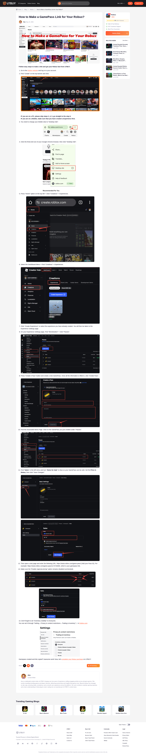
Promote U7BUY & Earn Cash (111, 732)
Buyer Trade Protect (89, 738)
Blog (38, 3)
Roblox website (33, 70)
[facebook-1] (32, 743)
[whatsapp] (18, 743)
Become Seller (88, 735)
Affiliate (105, 740)
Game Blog (69, 735)
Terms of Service (126, 732)
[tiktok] (41, 743)
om (86, 623)
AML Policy (125, 740)
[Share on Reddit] (28, 665)
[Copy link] (32, 665)
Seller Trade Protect (89, 740)
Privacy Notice (125, 735)
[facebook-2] (37, 743)
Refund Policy (125, 746)
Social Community (108, 738)
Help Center (69, 732)
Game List (69, 738)
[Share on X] (24, 665)
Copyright (124, 743)
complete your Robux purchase (72, 659)
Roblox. (82, 623)
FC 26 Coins (88, 732)
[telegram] (27, 743)
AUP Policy (125, 738)
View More (125, 40)
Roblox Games (32, 3)
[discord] (22, 743)
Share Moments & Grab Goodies (111, 735)
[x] (46, 743)
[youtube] (56, 743)
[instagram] (51, 743)
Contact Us (69, 740)
